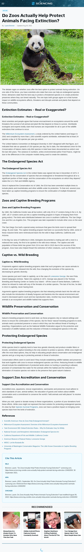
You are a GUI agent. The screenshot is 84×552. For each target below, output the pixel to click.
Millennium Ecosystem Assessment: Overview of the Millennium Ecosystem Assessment (36, 424)
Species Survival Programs (27, 407)
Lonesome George (58, 276)
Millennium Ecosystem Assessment (20, 134)
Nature (5, 10)
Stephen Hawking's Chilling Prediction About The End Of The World (52, 534)
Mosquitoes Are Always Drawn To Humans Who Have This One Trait (10, 534)
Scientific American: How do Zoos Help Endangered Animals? (26, 421)
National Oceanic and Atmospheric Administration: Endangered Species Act (31, 432)
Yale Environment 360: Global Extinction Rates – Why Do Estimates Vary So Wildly (34, 428)
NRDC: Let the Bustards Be (14, 442)
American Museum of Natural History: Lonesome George (24, 439)
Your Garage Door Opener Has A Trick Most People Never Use (72, 533)
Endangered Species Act (16, 173)
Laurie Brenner (10, 26)
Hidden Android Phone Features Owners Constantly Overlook (32, 533)
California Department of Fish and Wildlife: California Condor (26, 435)
